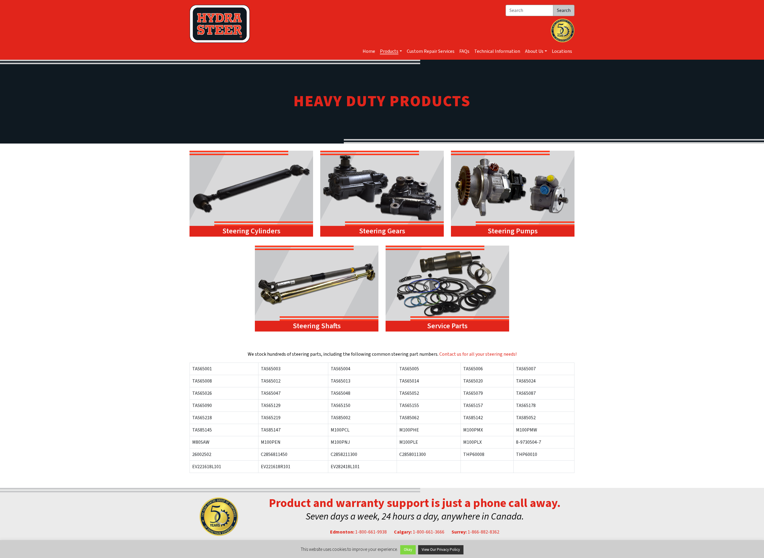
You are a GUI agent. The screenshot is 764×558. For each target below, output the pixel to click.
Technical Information (497, 51)
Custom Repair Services (431, 51)
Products (389, 51)
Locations (562, 51)
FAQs (464, 51)
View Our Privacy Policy (441, 549)
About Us (534, 51)
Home (369, 51)
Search (564, 10)
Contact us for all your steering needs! (478, 354)
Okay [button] (408, 549)
